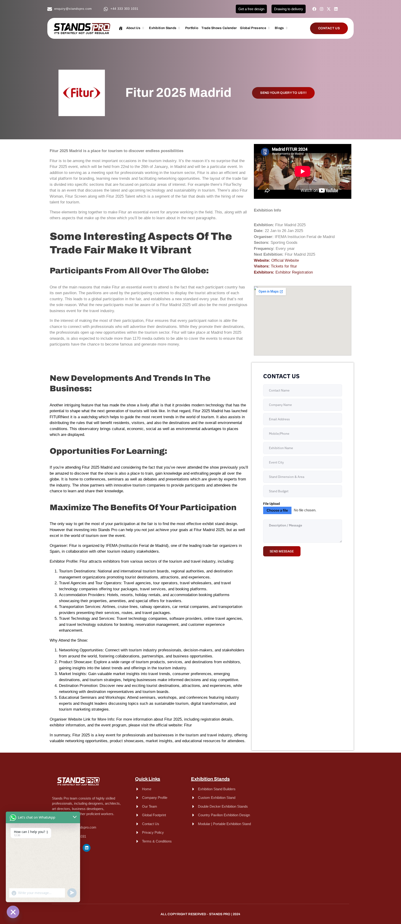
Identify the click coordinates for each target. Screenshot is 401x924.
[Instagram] (321, 9)
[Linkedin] (336, 9)
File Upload (271, 504)
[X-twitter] (329, 9)
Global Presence (253, 28)
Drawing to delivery (288, 9)
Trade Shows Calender (219, 28)
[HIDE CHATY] (13, 912)
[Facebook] (314, 9)
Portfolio (191, 28)
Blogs (279, 28)
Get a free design (251, 9)
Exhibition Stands (162, 28)
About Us (133, 28)
